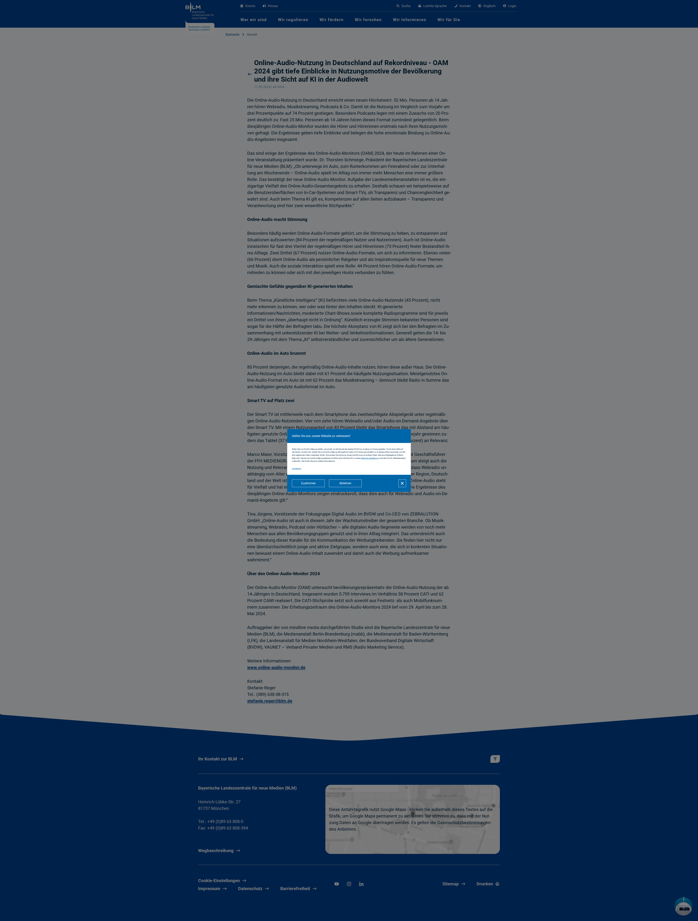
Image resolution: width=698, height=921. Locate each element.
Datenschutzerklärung (370, 458)
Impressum (296, 468)
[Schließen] (402, 483)
